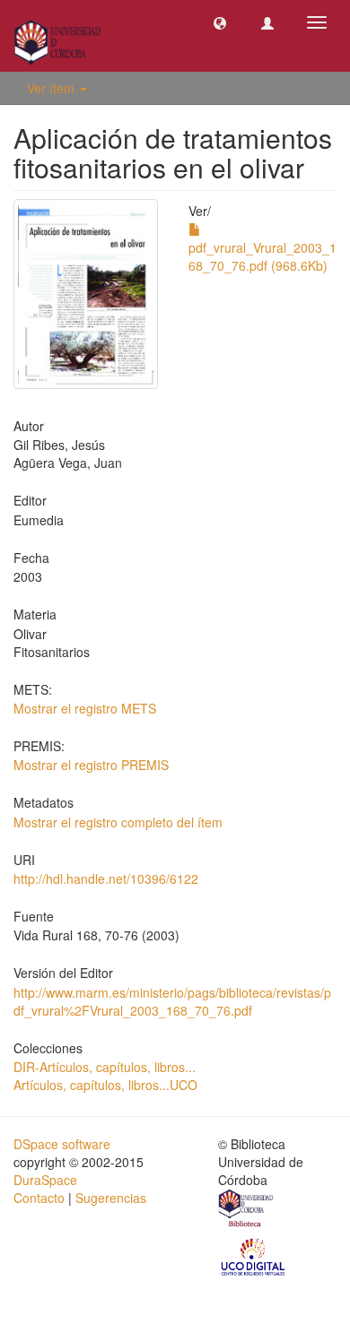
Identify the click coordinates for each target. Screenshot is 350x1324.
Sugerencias (110, 1198)
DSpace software (61, 1144)
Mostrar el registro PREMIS (91, 765)
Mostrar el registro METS (84, 708)
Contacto (39, 1198)
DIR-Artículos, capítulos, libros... (104, 1067)
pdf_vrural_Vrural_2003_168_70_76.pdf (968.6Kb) (262, 256)
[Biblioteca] (247, 1210)
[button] (220, 22)
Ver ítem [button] (52, 88)
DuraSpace (45, 1180)
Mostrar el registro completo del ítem (118, 822)
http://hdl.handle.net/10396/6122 (105, 878)
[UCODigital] (254, 1256)
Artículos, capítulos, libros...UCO (105, 1085)
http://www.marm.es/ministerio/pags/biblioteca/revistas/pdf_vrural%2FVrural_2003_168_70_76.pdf (172, 1001)
